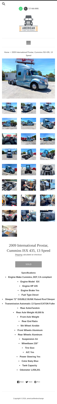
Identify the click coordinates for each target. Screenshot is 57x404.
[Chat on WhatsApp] (21, 9)
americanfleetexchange (35, 398)
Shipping (18, 255)
